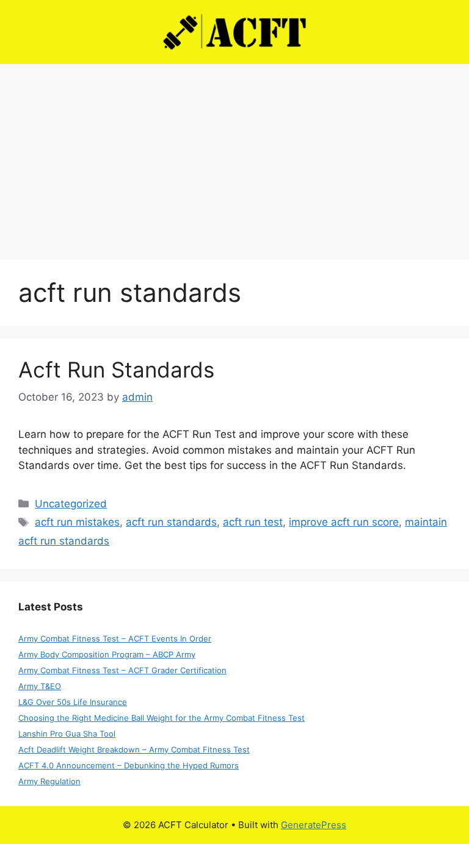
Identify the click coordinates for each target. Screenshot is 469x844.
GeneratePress (313, 825)
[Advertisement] (234, 155)
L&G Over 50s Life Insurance (72, 702)
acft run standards (171, 522)
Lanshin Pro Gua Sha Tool (66, 733)
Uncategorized (71, 504)
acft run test (253, 522)
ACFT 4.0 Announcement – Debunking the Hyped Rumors (128, 765)
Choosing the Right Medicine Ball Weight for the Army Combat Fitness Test (161, 718)
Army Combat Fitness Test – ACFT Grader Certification (122, 670)
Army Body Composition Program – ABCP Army (106, 654)
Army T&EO (39, 686)
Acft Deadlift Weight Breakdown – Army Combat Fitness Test (134, 749)
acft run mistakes (77, 522)
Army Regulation (49, 781)
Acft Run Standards (116, 369)
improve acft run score (344, 522)
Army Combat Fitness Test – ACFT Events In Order (114, 638)
